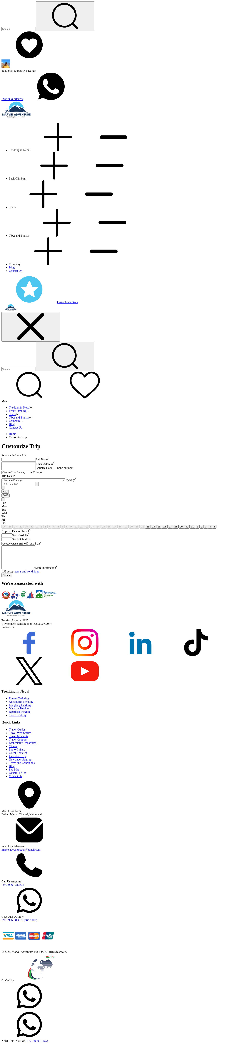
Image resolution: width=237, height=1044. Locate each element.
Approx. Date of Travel (15, 531)
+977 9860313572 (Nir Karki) (19, 920)
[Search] (65, 16)
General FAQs (17, 772)
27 (10, 526)
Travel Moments (18, 736)
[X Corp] (29, 684)
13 (92, 526)
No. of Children (21, 539)
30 (26, 526)
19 (125, 526)
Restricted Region (19, 711)
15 (103, 526)
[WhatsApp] (29, 1008)
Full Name (42, 459)
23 (148, 526)
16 (109, 526)
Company (14, 420)
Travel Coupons (18, 739)
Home (12, 433)
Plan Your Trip (17, 756)
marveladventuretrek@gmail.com (20, 849)
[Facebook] (29, 655)
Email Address (45, 464)
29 (21, 526)
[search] (65, 356)
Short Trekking (17, 715)
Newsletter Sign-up (20, 759)
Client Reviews (18, 752)
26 (4, 526)
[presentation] (18, 484)
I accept (22, 571)
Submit (7, 575)
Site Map (14, 769)
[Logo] (16, 617)
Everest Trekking (19, 698)
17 (114, 526)
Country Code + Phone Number (54, 467)
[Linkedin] (140, 655)
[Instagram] (85, 655)
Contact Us (15, 270)
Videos (13, 746)
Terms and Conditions (22, 762)
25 (159, 526)
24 (153, 526)
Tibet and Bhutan (19, 417)
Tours (12, 414)
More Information (46, 567)
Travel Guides (17, 729)
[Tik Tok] (196, 655)
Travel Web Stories (20, 732)
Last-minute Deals (67, 302)
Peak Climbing (17, 410)
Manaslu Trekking (19, 708)
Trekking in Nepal (19, 407)
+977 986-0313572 (12, 884)
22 (142, 526)
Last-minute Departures (22, 742)
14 (98, 526)
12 (87, 526)
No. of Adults (20, 535)
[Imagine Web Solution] (41, 980)
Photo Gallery (17, 749)
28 (15, 526)
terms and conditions (27, 571)
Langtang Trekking (20, 705)
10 (76, 526)
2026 (5, 495)
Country (38, 472)
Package (70, 480)
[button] (29, 397)
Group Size (33, 543)
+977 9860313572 (12, 99)
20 (131, 526)
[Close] (30, 327)
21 (137, 526)
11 (81, 526)
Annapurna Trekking (21, 701)
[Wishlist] (29, 57)
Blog (12, 267)
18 (120, 526)
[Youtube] (85, 684)
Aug (5, 491)
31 (32, 526)
